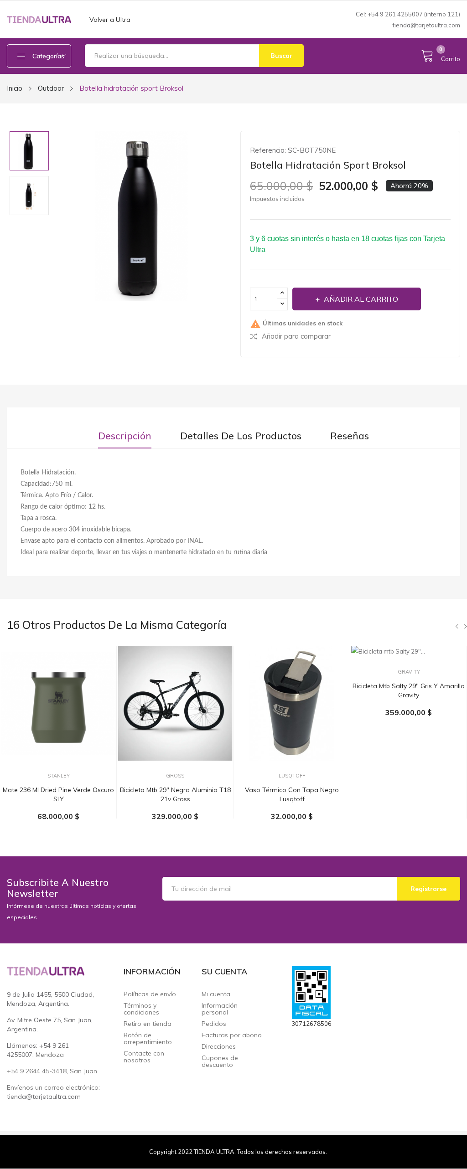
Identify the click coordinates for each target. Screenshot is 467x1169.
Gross (175, 775)
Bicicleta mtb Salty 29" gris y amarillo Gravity (409, 690)
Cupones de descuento (220, 1061)
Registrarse (428, 889)
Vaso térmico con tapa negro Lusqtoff (292, 794)
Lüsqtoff (292, 775)
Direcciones (219, 1046)
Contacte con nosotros (144, 1057)
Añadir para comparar (296, 336)
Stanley (58, 775)
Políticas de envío (150, 994)
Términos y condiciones (141, 1009)
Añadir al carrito (361, 299)
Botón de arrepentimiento (148, 1038)
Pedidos (214, 1023)
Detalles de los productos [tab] (240, 436)
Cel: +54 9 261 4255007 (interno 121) (408, 14)
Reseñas (349, 436)
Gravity (409, 672)
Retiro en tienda (147, 1023)
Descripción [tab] (124, 436)
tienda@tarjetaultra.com (426, 25)
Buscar (281, 55)
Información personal (220, 1009)
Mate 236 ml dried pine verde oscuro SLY (58, 794)
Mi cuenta (216, 994)
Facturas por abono (232, 1035)
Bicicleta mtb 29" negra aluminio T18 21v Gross (175, 794)
